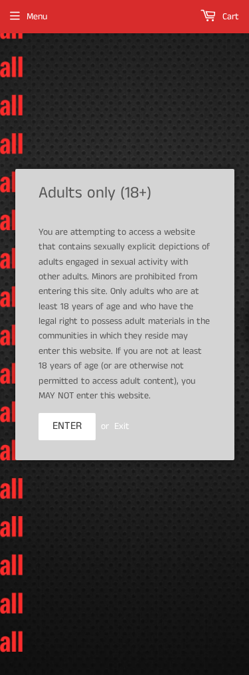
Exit (121, 426)
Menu (37, 16)
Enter (67, 426)
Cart (229, 16)
